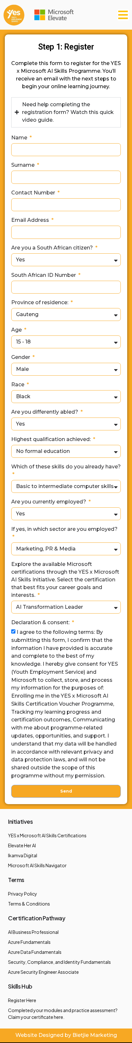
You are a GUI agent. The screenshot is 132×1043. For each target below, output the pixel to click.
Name (20, 138)
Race (18, 384)
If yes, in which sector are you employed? (64, 529)
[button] (123, 15)
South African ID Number (44, 275)
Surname (23, 165)
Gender (21, 357)
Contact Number (33, 193)
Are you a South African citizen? (52, 248)
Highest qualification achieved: (51, 439)
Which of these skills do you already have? (66, 467)
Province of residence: (40, 302)
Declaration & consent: (41, 622)
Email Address (30, 220)
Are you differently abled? (45, 412)
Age (17, 330)
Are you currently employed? (49, 502)
